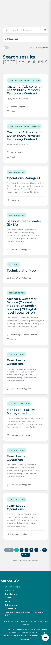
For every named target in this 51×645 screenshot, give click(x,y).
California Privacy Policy (15, 636)
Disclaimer (42, 629)
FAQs (7, 601)
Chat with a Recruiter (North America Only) (24, 613)
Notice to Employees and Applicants (19, 629)
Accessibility (25, 639)
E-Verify (40, 633)
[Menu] (45, 637)
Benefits (9, 598)
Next (24, 555)
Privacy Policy (12, 633)
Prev (10, 550)
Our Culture (11, 594)
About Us (9, 590)
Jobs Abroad (11, 605)
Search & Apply (12, 587)
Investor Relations (37, 636)
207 (44, 550)
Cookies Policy (27, 633)
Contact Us (10, 609)
